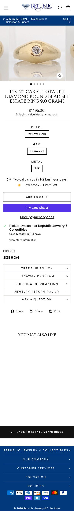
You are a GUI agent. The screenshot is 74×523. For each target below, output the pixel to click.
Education (36, 477)
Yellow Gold (37, 134)
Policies (36, 486)
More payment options (37, 217)
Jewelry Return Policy (37, 291)
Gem (37, 144)
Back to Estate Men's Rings (40, 432)
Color (37, 127)
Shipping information (37, 283)
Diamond (37, 151)
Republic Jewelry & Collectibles (36, 450)
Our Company (36, 459)
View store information (22, 239)
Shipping (21, 114)
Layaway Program (37, 276)
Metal (37, 161)
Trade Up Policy (37, 268)
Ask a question (37, 299)
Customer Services (36, 468)
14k (37, 168)
